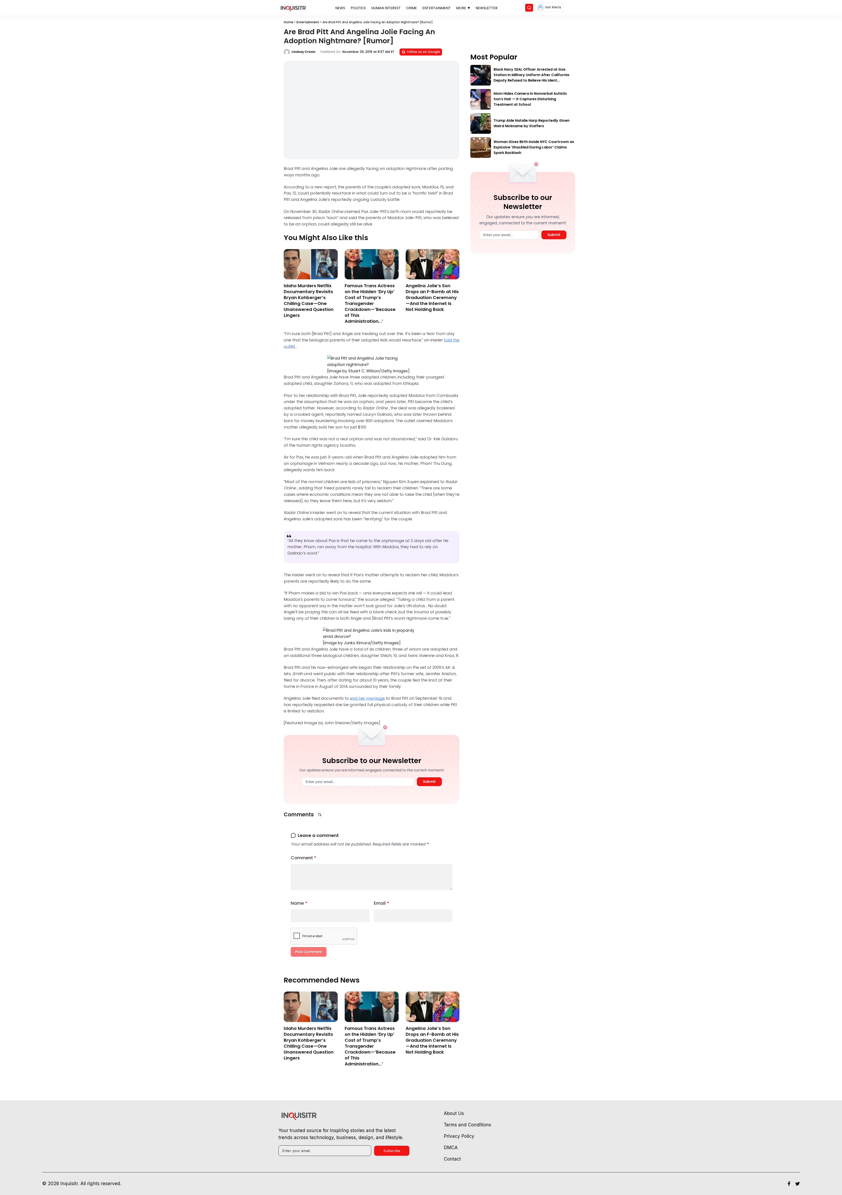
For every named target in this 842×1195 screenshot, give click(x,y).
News (340, 8)
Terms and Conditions (467, 1124)
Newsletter (487, 8)
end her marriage (368, 698)
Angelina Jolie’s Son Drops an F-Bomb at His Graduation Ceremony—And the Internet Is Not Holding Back (432, 297)
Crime (411, 8)
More (461, 8)
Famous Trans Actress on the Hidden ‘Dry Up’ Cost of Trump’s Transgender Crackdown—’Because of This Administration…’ (370, 303)
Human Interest (386, 8)
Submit (429, 781)
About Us (454, 1113)
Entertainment (436, 8)
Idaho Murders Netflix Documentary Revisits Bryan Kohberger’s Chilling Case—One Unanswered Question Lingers (309, 300)
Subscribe (391, 1151)
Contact (452, 1159)
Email (381, 903)
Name (299, 903)
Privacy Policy (459, 1136)
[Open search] (529, 8)
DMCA (451, 1147)
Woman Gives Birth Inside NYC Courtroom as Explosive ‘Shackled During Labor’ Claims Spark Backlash (534, 147)
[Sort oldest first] (319, 814)
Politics (358, 8)
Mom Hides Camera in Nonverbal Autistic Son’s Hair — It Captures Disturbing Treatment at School (530, 99)
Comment (303, 858)
